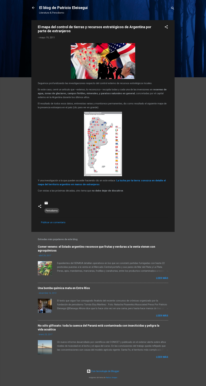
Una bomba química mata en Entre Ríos (64, 288)
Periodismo (52, 210)
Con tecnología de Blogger (105, 371)
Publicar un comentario (53, 222)
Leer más (162, 278)
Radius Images (111, 377)
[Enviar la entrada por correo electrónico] (46, 204)
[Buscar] (173, 9)
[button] (166, 27)
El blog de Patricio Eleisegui (63, 7)
